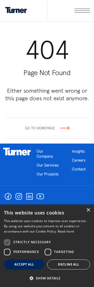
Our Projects (48, 174)
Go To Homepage (40, 128)
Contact (79, 169)
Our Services (48, 165)
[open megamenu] (68, 10)
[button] (47, 278)
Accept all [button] (24, 264)
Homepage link (17, 152)
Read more (66, 231)
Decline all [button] (68, 264)
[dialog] (47, 246)
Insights (78, 151)
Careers (79, 160)
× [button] (88, 210)
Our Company (45, 154)
